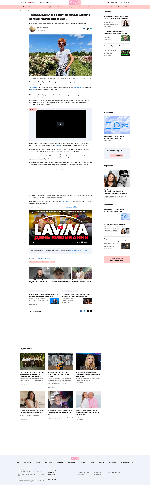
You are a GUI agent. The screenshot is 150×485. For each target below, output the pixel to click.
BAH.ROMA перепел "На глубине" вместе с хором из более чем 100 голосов (58, 374)
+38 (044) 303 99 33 (117, 261)
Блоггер (53, 262)
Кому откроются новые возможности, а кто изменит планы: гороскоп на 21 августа (116, 241)
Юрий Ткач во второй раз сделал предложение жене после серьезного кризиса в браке (88, 413)
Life (24, 7)
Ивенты (50, 477)
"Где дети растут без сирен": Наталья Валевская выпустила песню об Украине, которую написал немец (32, 374)
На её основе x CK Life (121, 7)
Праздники (72, 7)
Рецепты (81, 7)
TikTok (38, 252)
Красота (90, 7)
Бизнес (41, 7)
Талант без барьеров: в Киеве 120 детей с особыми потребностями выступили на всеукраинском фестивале (117, 48)
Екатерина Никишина (42, 27)
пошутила (57, 146)
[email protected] (97, 472)
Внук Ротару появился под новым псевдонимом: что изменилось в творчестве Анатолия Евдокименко (115, 192)
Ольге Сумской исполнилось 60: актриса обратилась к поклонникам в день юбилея (88, 374)
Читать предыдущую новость (37, 291)
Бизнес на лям (52, 479)
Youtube (81, 250)
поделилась (78, 88)
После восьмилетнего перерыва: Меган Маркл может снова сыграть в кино (32, 412)
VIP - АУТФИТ (108, 7)
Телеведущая (33, 88)
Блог (98, 7)
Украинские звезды (35, 262)
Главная (22, 11)
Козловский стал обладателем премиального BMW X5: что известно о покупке (116, 33)
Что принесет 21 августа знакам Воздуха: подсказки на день (114, 137)
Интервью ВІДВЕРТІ (53, 470)
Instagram (33, 252)
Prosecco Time (51, 475)
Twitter (85, 250)
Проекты (31, 7)
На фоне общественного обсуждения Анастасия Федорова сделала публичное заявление (117, 18)
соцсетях (33, 90)
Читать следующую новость (70, 291)
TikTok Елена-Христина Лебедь (42, 258)
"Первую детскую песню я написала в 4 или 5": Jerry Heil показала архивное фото (76, 295)
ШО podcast (51, 472)
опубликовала (64, 201)
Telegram (71, 250)
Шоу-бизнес (51, 7)
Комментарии (37, 311)
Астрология (61, 7)
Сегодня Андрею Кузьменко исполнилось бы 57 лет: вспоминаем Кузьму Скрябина (43, 295)
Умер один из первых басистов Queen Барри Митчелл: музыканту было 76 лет (60, 413)
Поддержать (114, 2)
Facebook (76, 250)
